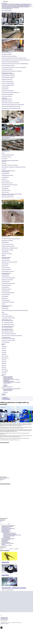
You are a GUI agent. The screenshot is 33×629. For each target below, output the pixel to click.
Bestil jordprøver (6, 380)
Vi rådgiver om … (5, 397)
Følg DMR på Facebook (4, 619)
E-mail (1, 479)
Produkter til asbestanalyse (7, 377)
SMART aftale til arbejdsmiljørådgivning (8, 538)
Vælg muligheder (10, 577)
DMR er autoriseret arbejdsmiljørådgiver (8, 525)
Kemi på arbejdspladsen (6, 399)
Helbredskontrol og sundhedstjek (7, 526)
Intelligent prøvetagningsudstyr (8, 381)
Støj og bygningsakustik (13, 5)
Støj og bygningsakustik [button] (6, 258)
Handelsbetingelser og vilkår (8, 386)
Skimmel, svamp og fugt (9, 4)
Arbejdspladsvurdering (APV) (6, 529)
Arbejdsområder (4, 3)
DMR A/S (4, 622)
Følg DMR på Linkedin (4, 617)
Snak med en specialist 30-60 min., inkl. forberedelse (11, 382)
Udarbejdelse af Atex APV (6, 527)
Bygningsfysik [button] (4, 161)
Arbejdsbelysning (4, 541)
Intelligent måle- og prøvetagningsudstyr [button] (8, 338)
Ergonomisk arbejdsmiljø (6, 542)
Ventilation (3, 544)
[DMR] (1, 1)
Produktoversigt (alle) (6, 383)
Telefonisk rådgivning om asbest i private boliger (11, 379)
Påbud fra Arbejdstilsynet (6, 539)
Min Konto (5, 385)
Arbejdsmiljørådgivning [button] (5, 274)
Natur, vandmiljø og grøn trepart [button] (7, 327)
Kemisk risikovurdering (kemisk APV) (9, 533)
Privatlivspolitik (3, 623)
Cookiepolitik (6, 623)
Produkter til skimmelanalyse (8, 376)
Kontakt (3, 344)
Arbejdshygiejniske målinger (6, 531)
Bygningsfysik (15, 4)
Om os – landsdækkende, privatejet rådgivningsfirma (11, 388)
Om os (3, 387)
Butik (2, 375)
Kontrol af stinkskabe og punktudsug (8, 543)
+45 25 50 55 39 (2, 520)
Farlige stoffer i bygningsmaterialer (9, 535)
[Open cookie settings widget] (1, 628)
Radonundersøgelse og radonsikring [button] (8, 329)
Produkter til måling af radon (8, 378)
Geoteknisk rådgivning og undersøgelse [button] (8, 73)
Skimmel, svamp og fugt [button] (5, 137)
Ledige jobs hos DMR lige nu (8, 389)
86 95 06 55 (3, 394)
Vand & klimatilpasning (21, 4)
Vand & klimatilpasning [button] (5, 171)
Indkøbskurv (5, 384)
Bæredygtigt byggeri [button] (5, 306)
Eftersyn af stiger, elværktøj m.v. (7, 545)
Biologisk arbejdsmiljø (5, 530)
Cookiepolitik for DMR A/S (7, 390)
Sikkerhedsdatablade (6, 537)
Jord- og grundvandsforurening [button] (7, 8)
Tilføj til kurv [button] (8, 564)
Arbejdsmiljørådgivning (20, 5)
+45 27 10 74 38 (2, 478)
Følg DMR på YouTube (4, 618)
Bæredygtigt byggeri (27, 5)
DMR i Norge (5, 392)
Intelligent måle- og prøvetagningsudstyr (12, 7)
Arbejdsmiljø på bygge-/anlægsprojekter (8, 528)
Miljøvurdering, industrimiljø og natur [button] (8, 194)
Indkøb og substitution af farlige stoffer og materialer (12, 534)
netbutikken (6, 550)
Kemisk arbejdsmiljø (6, 536)
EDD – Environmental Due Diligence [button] (7, 320)
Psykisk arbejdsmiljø (5, 540)
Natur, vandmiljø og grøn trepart (16, 6)
